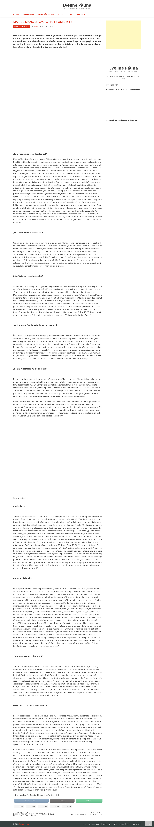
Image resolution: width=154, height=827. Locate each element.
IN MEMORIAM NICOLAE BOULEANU (86, 815)
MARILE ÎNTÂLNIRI (46, 14)
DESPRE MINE (28, 14)
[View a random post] (137, 14)
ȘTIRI (69, 14)
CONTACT (80, 14)
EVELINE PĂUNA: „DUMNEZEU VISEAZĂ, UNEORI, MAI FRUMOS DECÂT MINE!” (34, 815)
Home (16, 14)
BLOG (60, 14)
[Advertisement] (123, 35)
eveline (35, 26)
